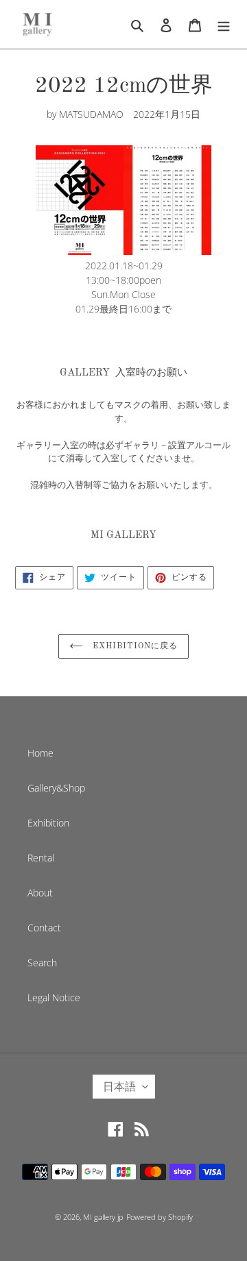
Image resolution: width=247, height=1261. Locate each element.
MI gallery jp (103, 1217)
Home (40, 752)
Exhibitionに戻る (133, 646)
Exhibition (48, 822)
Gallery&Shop (56, 787)
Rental (40, 857)
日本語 (119, 1086)
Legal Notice (53, 997)
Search (42, 962)
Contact (44, 927)
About (40, 892)
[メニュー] (223, 24)
